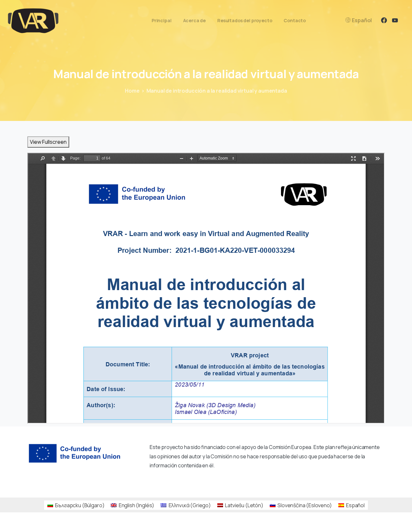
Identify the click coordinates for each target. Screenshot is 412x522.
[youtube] (394, 20)
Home (132, 90)
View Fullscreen (48, 141)
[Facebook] (384, 20)
